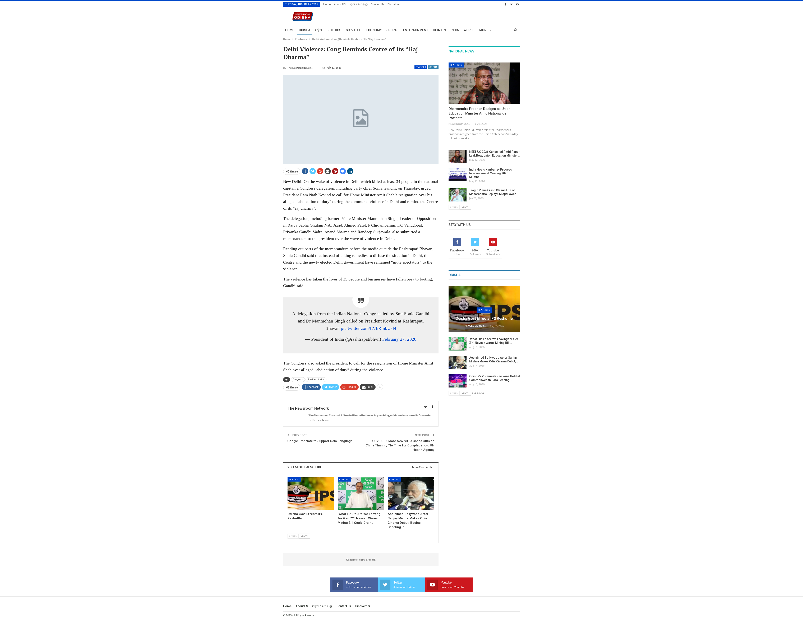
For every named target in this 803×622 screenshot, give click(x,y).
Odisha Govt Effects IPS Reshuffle (484, 318)
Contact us (377, 4)
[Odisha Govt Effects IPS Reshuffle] (311, 493)
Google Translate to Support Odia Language (320, 441)
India (455, 30)
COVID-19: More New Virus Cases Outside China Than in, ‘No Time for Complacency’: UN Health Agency (400, 445)
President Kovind (316, 379)
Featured (421, 67)
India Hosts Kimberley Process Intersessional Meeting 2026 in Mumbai (490, 173)
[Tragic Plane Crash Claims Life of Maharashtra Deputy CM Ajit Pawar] (458, 195)
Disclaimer (394, 4)
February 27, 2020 (399, 339)
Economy (374, 30)
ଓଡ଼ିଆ (319, 30)
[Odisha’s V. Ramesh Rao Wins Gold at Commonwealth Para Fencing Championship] (458, 381)
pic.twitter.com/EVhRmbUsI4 (368, 328)
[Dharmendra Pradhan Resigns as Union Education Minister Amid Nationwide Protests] (484, 83)
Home (327, 4)
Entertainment (415, 30)
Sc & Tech (354, 30)
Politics (334, 30)
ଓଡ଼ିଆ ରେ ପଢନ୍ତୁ (358, 4)
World (469, 30)
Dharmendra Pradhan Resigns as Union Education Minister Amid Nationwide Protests (479, 113)
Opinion (439, 30)
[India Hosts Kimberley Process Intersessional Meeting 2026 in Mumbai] (458, 174)
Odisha (304, 30)
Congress (298, 379)
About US (340, 4)
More (483, 30)
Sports (392, 30)
